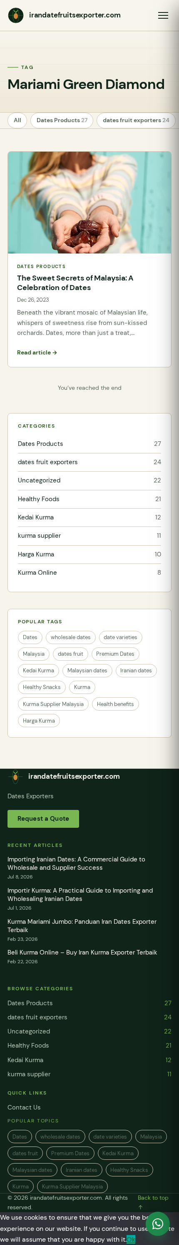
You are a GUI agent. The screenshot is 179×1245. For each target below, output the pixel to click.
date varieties (120, 637)
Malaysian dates (87, 670)
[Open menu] (163, 15)
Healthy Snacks (42, 687)
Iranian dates (136, 670)
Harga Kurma (89, 554)
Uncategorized (89, 480)
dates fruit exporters (136, 120)
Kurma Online (89, 572)
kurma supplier (89, 535)
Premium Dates (115, 653)
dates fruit (70, 653)
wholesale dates (71, 637)
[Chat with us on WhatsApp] (158, 1224)
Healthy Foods (89, 499)
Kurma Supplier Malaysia (53, 704)
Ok (131, 1239)
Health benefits (115, 704)
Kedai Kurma (89, 517)
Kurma (82, 687)
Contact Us (24, 1107)
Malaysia (34, 653)
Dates (30, 637)
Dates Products (62, 120)
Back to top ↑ (153, 1202)
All (17, 120)
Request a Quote (43, 818)
